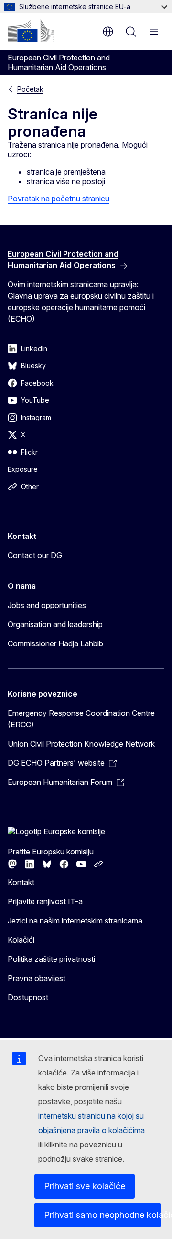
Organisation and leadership (55, 624)
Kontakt (21, 882)
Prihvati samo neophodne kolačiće (102, 1215)
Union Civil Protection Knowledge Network (81, 743)
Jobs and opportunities (47, 605)
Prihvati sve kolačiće (84, 1186)
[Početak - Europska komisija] (31, 30)
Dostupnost (28, 997)
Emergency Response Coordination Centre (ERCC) (81, 718)
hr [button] (107, 31)
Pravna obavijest (36, 978)
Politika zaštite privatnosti (51, 959)
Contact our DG (35, 555)
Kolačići (21, 940)
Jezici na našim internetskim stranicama (75, 920)
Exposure (23, 469)
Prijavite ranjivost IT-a (45, 901)
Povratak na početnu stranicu (58, 198)
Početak (30, 89)
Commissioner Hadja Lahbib (55, 643)
